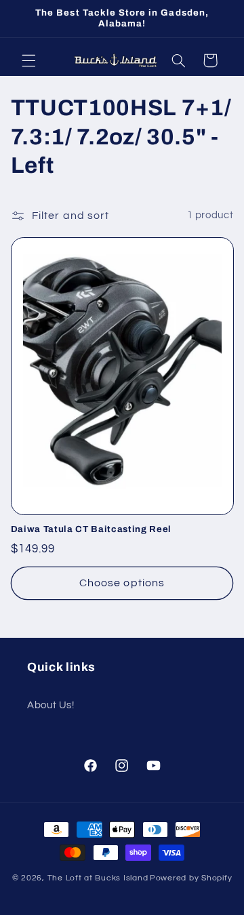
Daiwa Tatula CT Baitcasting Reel (91, 529)
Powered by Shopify (191, 878)
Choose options (122, 582)
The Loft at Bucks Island (97, 878)
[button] (28, 60)
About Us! (51, 705)
